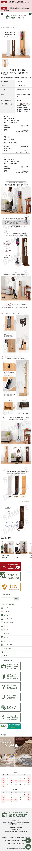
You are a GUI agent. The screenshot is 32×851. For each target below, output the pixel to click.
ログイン (18, 131)
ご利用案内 (11, 837)
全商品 (2, 27)
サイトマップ (11, 843)
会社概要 (4, 837)
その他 (12, 27)
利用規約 (24, 840)
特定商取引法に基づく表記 (23, 837)
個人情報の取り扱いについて (12, 840)
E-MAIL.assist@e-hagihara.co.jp (21, 822)
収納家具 (7, 27)
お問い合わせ (20, 843)
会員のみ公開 (24, 126)
